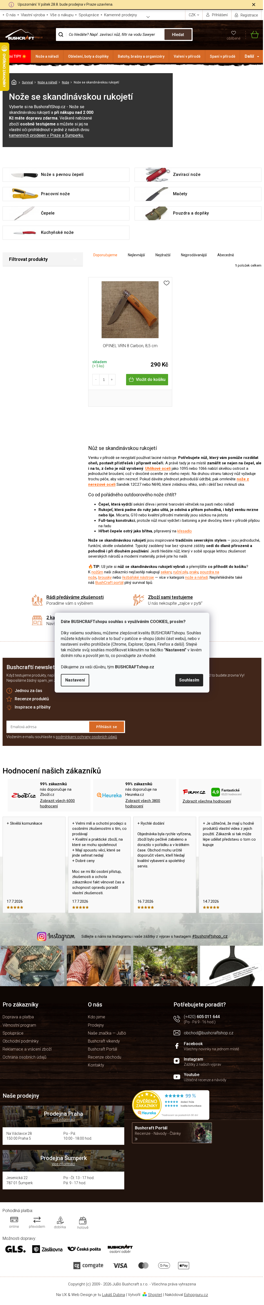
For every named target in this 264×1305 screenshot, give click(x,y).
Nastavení (75, 680)
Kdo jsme (96, 1016)
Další (249, 56)
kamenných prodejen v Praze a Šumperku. (46, 135)
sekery (166, 572)
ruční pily (180, 572)
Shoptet (155, 1294)
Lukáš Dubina (113, 1294)
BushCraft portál (109, 582)
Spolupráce (89, 15)
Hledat (178, 34)
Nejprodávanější (194, 255)
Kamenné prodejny (120, 15)
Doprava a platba (18, 1016)
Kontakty (96, 1065)
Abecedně (225, 255)
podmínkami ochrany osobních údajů (86, 737)
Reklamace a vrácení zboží (27, 1049)
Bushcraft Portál (102, 1049)
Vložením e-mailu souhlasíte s (61, 737)
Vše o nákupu (61, 15)
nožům (97, 572)
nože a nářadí (196, 577)
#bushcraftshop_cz (210, 936)
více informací (63, 1120)
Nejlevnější (136, 255)
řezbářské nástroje (138, 577)
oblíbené (233, 38)
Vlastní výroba (33, 15)
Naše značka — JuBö (107, 1033)
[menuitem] (15, 56)
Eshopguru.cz (196, 1294)
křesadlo (184, 531)
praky (193, 572)
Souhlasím (189, 680)
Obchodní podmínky (21, 1041)
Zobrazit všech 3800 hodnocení (142, 803)
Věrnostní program (19, 1025)
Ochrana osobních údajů (24, 1057)
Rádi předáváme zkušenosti (75, 597)
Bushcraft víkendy (104, 1041)
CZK (192, 15)
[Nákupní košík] (252, 34)
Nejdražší (162, 255)
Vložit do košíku (151, 379)
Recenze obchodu (104, 1057)
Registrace (249, 15)
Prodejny (96, 1025)
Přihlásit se (106, 726)
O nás (11, 15)
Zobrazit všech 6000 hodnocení (57, 803)
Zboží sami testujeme (170, 597)
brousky (105, 577)
